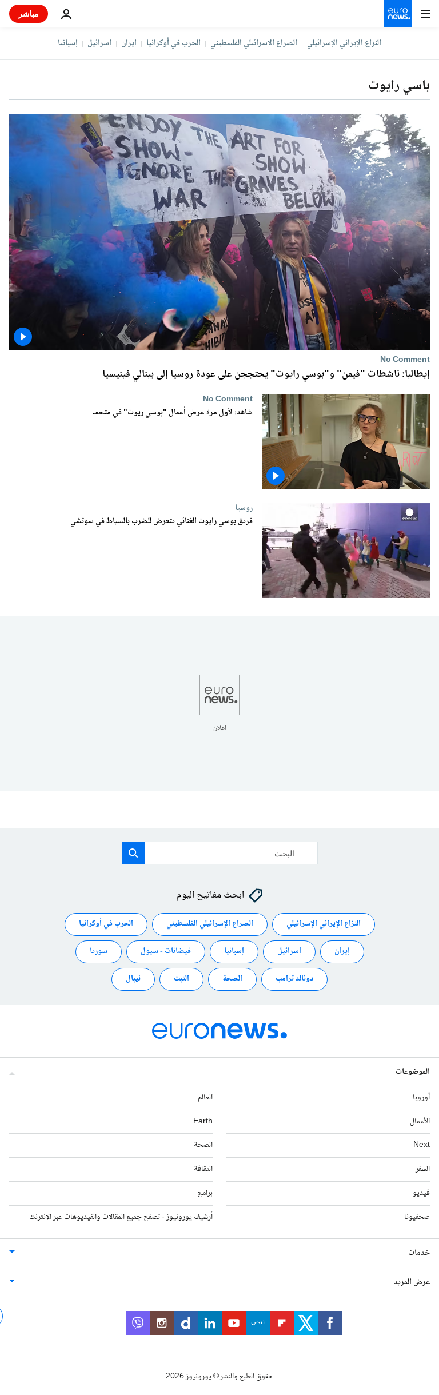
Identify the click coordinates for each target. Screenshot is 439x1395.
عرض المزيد (412, 1282)
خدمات (419, 1253)
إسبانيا (68, 43)
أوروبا (421, 1097)
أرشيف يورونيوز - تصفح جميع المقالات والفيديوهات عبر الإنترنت (121, 1216)
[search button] (133, 853)
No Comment (405, 359)
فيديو (421, 1193)
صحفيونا (417, 1216)
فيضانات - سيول (166, 951)
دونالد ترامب (294, 979)
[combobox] (220, 853)
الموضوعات (413, 1071)
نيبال (133, 979)
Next (421, 1145)
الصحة (232, 979)
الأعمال (420, 1121)
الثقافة (203, 1169)
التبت (181, 979)
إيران (129, 43)
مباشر (28, 13)
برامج (205, 1193)
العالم (205, 1097)
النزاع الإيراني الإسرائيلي (344, 43)
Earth (203, 1121)
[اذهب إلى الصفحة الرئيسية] (398, 13)
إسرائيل (99, 43)
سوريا (98, 951)
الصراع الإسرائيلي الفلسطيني (253, 43)
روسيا (244, 507)
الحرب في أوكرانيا (173, 43)
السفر (423, 1169)
